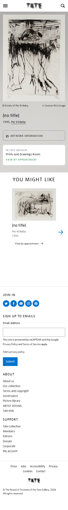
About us (8, 381)
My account (10, 451)
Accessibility (37, 466)
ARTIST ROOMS (12, 406)
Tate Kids (8, 411)
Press (14, 466)
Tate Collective (11, 426)
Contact (40, 471)
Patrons (7, 436)
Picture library (11, 401)
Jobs (23, 466)
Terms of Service (32, 344)
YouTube (21, 306)
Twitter (6, 306)
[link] (20, 105)
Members (9, 431)
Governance (10, 396)
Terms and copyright (16, 391)
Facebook (14, 306)
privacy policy (16, 351)
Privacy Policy (10, 344)
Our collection (11, 386)
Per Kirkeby (18, 122)
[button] (62, 6)
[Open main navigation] (13, 6)
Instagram (29, 306)
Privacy (53, 466)
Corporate (9, 446)
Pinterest (36, 306)
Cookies (27, 471)
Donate (7, 441)
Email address (11, 323)
